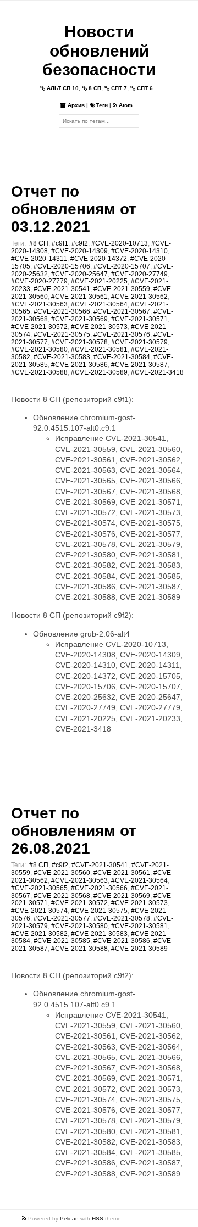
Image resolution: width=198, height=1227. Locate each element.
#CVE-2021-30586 (79, 365)
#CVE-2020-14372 (98, 259)
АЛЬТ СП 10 (62, 88)
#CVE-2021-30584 (122, 357)
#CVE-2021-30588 (39, 372)
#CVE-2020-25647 (79, 274)
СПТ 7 (118, 88)
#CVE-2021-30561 (79, 296)
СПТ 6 (144, 88)
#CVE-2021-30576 (122, 334)
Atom (125, 105)
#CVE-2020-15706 (62, 266)
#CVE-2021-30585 (62, 941)
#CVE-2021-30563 (39, 304)
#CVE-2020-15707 (122, 266)
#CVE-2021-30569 (79, 319)
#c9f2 (80, 243)
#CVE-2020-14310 (139, 251)
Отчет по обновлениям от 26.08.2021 (73, 831)
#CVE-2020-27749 (139, 274)
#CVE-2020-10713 (119, 243)
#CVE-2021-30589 (99, 372)
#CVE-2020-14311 (39, 259)
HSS (97, 1218)
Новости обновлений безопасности (99, 51)
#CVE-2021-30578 (79, 342)
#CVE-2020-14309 (79, 251)
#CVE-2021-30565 (39, 888)
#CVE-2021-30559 (122, 289)
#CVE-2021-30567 (122, 311)
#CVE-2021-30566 (62, 311)
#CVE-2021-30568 (62, 896)
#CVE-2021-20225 (99, 281)
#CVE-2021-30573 (99, 327)
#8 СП (38, 243)
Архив (75, 105)
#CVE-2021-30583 (62, 357)
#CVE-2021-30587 (139, 365)
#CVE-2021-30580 (39, 349)
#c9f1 (60, 243)
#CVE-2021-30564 (99, 304)
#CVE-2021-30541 (62, 289)
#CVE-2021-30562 (139, 296)
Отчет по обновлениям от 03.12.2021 (73, 209)
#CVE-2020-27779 (39, 281)
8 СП (94, 88)
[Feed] (25, 1218)
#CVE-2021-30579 (139, 342)
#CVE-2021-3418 (157, 372)
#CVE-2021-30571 (139, 319)
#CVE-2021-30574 (39, 910)
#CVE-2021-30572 (39, 327)
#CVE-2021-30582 (39, 934)
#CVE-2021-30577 (62, 918)
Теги (102, 105)
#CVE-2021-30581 (99, 349)
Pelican (69, 1218)
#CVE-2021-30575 (62, 334)
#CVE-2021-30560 (62, 873)
